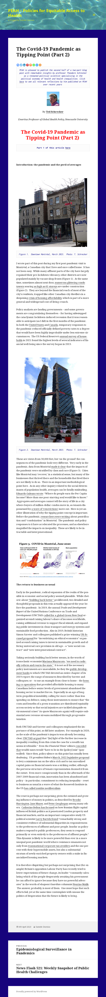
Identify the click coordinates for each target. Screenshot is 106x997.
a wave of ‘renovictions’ (44, 508)
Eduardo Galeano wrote (29, 493)
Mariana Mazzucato (53, 661)
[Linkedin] (24, 65)
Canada (53, 324)
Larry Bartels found (47, 818)
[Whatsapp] (33, 65)
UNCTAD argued (32, 738)
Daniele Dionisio (43, 926)
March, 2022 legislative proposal (71, 757)
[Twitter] (21, 65)
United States (36, 324)
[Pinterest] (27, 65)
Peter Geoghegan (58, 803)
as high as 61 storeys (45, 286)
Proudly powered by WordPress (31, 991)
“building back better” (41, 599)
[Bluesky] (37, 65)
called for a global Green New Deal (63, 615)
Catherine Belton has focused (38, 807)
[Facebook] (18, 65)
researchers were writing (55, 516)
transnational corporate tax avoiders (49, 845)
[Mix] (30, 65)
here (21, 81)
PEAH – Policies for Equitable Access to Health (46, 13)
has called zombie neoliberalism (42, 788)
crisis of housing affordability (45, 297)
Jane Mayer (36, 803)
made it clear (58, 466)
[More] (40, 65)
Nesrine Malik (80, 884)
